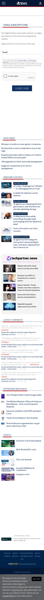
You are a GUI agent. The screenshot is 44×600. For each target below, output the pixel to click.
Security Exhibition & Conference (25, 469)
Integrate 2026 (22, 475)
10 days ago (21, 381)
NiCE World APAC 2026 (26, 450)
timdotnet (4, 330)
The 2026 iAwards (24, 460)
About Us (16, 553)
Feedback (7, 556)
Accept (36, 579)
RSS (22, 559)
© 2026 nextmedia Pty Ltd (26, 564)
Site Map (37, 556)
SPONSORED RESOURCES (15, 389)
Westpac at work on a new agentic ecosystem (21, 144)
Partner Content (13, 177)
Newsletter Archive (26, 556)
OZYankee (5, 342)
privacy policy (22, 60)
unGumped (5, 354)
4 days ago (22, 346)
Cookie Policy (8, 596)
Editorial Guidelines (26, 553)
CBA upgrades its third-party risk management (21, 162)
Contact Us (7, 553)
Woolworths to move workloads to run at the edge (21, 150)
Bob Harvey (34, 364)
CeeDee (4, 377)
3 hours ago (21, 334)
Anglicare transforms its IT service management (16, 167)
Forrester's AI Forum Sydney (28, 441)
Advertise (15, 556)
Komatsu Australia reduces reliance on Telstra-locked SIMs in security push (21, 156)
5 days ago (22, 359)
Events (7, 435)
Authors (37, 553)
